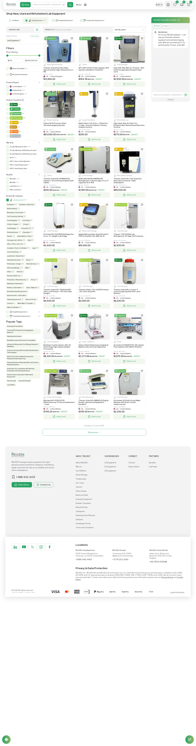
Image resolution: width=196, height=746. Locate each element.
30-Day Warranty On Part (18, 147)
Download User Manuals (85, 515)
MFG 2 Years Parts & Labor (19, 165)
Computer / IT (26, 228)
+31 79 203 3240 (120, 559)
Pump (33, 280)
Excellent (17, 113)
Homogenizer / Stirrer (15, 240)
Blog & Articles (82, 507)
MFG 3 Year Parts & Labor (18, 168)
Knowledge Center (83, 523)
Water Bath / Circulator (25, 303)
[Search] (70, 4)
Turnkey (16, 109)
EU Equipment (110, 467)
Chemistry (26, 220)
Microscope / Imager (14, 264)
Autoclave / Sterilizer (26, 204)
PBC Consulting (15, 190)
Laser (34, 248)
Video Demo (23, 484)
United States (17, 86)
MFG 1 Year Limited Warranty (20, 161)
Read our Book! (82, 495)
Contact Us (45, 484)
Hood (29, 240)
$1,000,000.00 (31, 60)
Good (15, 122)
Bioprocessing (12, 208)
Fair (14, 127)
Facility (9, 236)
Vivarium (10, 303)
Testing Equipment (14, 299)
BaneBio (13, 182)
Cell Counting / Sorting (15, 216)
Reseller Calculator (83, 503)
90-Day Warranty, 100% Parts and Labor (23, 154)
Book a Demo (134, 467)
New (15, 104)
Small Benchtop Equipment (16, 291)
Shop (27, 5)
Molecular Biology (13, 268)
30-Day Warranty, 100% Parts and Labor (23, 150)
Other (9, 272)
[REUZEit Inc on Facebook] (49, 547)
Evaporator (26, 232)
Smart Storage (81, 475)
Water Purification (13, 307)
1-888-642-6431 (25, 477)
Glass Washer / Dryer (24, 236)
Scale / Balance (31, 287)
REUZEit (13, 179)
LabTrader (153, 467)
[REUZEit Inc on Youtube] (24, 547)
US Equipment (110, 463)
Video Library (81, 491)
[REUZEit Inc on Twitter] (32, 547)
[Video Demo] (85, 5)
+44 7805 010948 (158, 561)
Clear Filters (35, 36)
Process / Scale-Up (13, 276)
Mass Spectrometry (14, 260)
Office (27, 268)
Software (79, 519)
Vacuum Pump (30, 299)
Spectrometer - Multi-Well (16, 295)
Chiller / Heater (12, 224)
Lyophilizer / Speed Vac (15, 256)
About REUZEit (82, 463)
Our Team (80, 483)
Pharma (19, 272)
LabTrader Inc (14, 186)
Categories (80, 511)
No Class (16, 136)
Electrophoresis (12, 232)
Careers (79, 487)
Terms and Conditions (85, 527)
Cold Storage (11, 228)
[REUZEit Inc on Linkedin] (15, 547)
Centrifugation (12, 220)
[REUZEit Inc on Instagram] (41, 547)
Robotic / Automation (14, 287)
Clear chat (170, 100)
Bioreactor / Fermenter (15, 212)
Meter (28, 260)
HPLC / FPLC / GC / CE (15, 244)
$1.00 (10, 60)
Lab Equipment (14, 40)
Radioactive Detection (15, 283)
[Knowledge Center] (6, 739)
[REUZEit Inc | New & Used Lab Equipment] (11, 4)
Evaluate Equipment (84, 499)
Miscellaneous (31, 264)
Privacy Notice (167, 577)
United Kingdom (18, 94)
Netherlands (16, 90)
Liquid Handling (12, 252)
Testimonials (81, 479)
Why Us (79, 467)
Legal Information (177, 592)
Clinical (25, 224)
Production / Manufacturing (16, 280)
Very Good (17, 118)
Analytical (10, 204)
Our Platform (81, 471)
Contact (132, 463)
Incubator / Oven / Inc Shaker (17, 248)
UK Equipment (110, 471)
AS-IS (15, 131)
